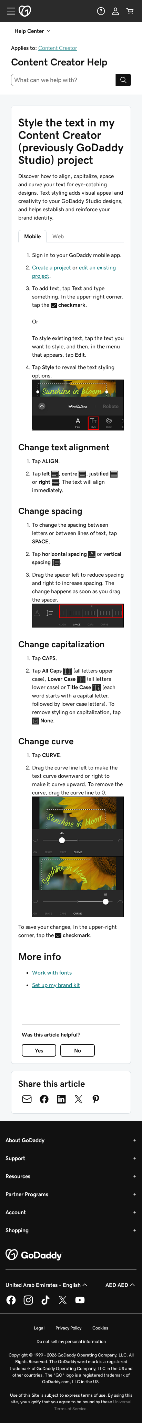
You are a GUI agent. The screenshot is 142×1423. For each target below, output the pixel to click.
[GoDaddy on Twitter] (62, 1303)
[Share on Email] (27, 1099)
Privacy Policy (68, 1328)
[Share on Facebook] (44, 1099)
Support (15, 1158)
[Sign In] (115, 11)
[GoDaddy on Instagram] (28, 1303)
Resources (18, 1176)
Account (16, 1212)
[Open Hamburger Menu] (8, 11)
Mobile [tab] (32, 236)
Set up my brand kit (56, 985)
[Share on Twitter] (78, 1099)
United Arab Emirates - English (43, 1285)
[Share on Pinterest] (95, 1099)
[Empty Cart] (130, 11)
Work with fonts (52, 972)
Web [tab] (58, 236)
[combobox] (63, 80)
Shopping (17, 1230)
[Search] (123, 80)
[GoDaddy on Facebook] (11, 1303)
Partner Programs (27, 1194)
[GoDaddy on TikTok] (45, 1303)
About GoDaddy (25, 1140)
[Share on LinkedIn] (61, 1099)
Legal (39, 1328)
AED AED (116, 1285)
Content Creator (57, 48)
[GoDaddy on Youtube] (79, 1303)
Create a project (51, 267)
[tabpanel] (71, 595)
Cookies (100, 1328)
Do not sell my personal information (71, 1341)
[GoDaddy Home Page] (34, 1255)
